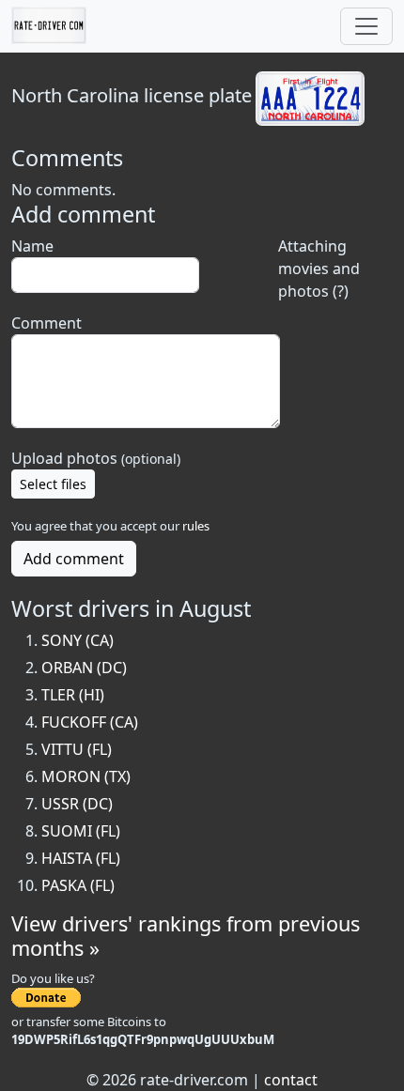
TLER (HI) (72, 694)
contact (291, 1079)
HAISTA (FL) (80, 858)
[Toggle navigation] (366, 26)
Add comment (73, 558)
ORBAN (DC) (84, 667)
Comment (46, 323)
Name (32, 246)
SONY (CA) (77, 640)
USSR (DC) (77, 803)
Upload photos (95, 458)
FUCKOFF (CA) (89, 722)
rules (196, 525)
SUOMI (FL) (80, 831)
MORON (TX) (86, 776)
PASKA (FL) (78, 885)
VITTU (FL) (76, 749)
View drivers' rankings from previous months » (185, 935)
